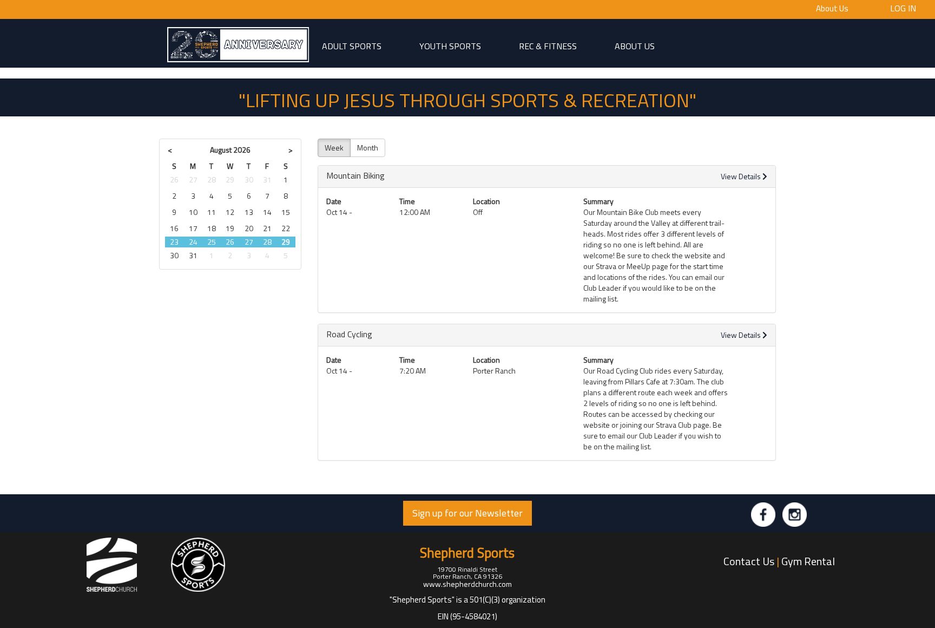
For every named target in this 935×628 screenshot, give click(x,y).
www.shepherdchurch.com (467, 584)
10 (193, 212)
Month (367, 147)
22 (285, 228)
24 (193, 241)
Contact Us (748, 561)
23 (174, 241)
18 (211, 228)
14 (267, 212)
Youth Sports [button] (450, 45)
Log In (903, 8)
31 (267, 179)
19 (230, 228)
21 (267, 228)
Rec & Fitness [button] (548, 45)
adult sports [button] (351, 45)
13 (249, 212)
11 (211, 212)
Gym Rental (808, 561)
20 (249, 228)
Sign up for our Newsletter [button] (467, 513)
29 (230, 179)
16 (174, 228)
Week (334, 147)
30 (249, 179)
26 (174, 179)
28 (211, 179)
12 (230, 212)
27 (193, 179)
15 (285, 212)
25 (211, 241)
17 (193, 228)
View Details (741, 176)
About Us (832, 8)
